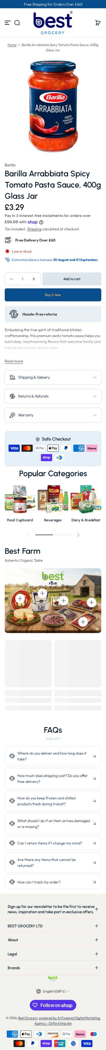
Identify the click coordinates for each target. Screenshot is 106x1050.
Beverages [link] (53, 520)
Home (12, 45)
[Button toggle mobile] (8, 22)
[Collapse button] (53, 756)
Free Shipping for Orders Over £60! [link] (53, 4)
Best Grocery (28, 1018)
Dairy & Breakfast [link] (86, 520)
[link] (53, 738)
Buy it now (53, 295)
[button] (17, 23)
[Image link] (20, 504)
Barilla (10, 164)
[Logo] (53, 22)
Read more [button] (14, 361)
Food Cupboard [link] (20, 520)
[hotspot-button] (20, 598)
